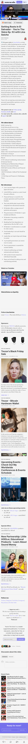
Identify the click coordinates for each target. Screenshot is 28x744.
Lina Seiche (16, 42)
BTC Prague (14, 515)
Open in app (7, 22)
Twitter (15, 110)
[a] (3, 678)
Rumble (9, 112)
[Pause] (1, 18)
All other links (13, 603)
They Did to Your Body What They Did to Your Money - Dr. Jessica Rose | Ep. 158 (17, 683)
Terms (17, 737)
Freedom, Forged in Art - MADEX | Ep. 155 (16, 705)
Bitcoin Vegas (14, 511)
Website (23, 315)
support (4, 116)
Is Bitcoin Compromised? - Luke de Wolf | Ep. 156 (16, 694)
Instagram (21, 601)
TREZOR (11, 326)
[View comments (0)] (10, 741)
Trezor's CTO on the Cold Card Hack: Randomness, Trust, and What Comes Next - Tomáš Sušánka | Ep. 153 (17, 717)
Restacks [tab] (11, 656)
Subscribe (19, 2)
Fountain (3, 112)
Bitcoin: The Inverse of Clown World (13, 588)
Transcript (19, 22)
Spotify (19, 110)
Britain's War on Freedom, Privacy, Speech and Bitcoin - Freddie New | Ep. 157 (16, 688)
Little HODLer (14, 528)
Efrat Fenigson (4, 38)
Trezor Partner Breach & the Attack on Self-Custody (16, 700)
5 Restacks (18, 646)
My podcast (4, 603)
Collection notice (22, 737)
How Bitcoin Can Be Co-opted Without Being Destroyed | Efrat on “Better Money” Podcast (16, 677)
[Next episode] (5, 18)
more (14, 112)
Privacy (13, 737)
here (20, 618)
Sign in (25, 2)
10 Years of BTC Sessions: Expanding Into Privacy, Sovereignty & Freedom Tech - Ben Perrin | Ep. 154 (16, 711)
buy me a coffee (14, 616)
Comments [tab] (4, 656)
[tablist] (7, 656)
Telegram (8, 601)
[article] (14, 678)
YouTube (15, 601)
